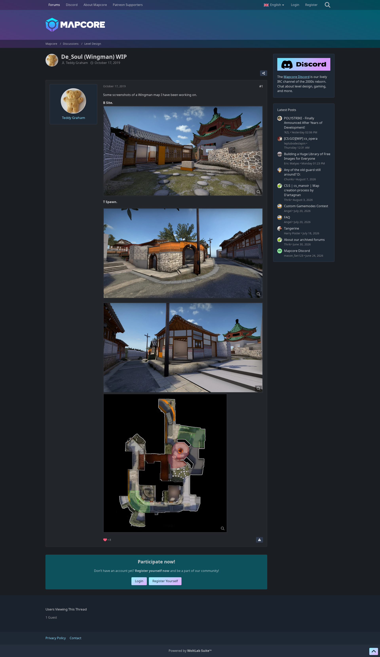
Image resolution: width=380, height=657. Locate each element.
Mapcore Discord (297, 251)
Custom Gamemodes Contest (306, 206)
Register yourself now (152, 571)
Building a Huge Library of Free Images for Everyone (307, 156)
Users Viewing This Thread (66, 609)
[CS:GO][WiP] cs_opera (300, 138)
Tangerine (291, 228)
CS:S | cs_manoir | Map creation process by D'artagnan (301, 190)
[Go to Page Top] (373, 651)
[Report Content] (259, 540)
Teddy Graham (77, 63)
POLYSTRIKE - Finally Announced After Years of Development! (303, 123)
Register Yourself (165, 581)
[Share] (263, 73)
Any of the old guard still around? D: (302, 172)
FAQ (287, 217)
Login (295, 5)
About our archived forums (304, 239)
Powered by (190, 650)
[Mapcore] (190, 25)
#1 (261, 86)
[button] (274, 5)
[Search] (327, 5)
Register (311, 5)
